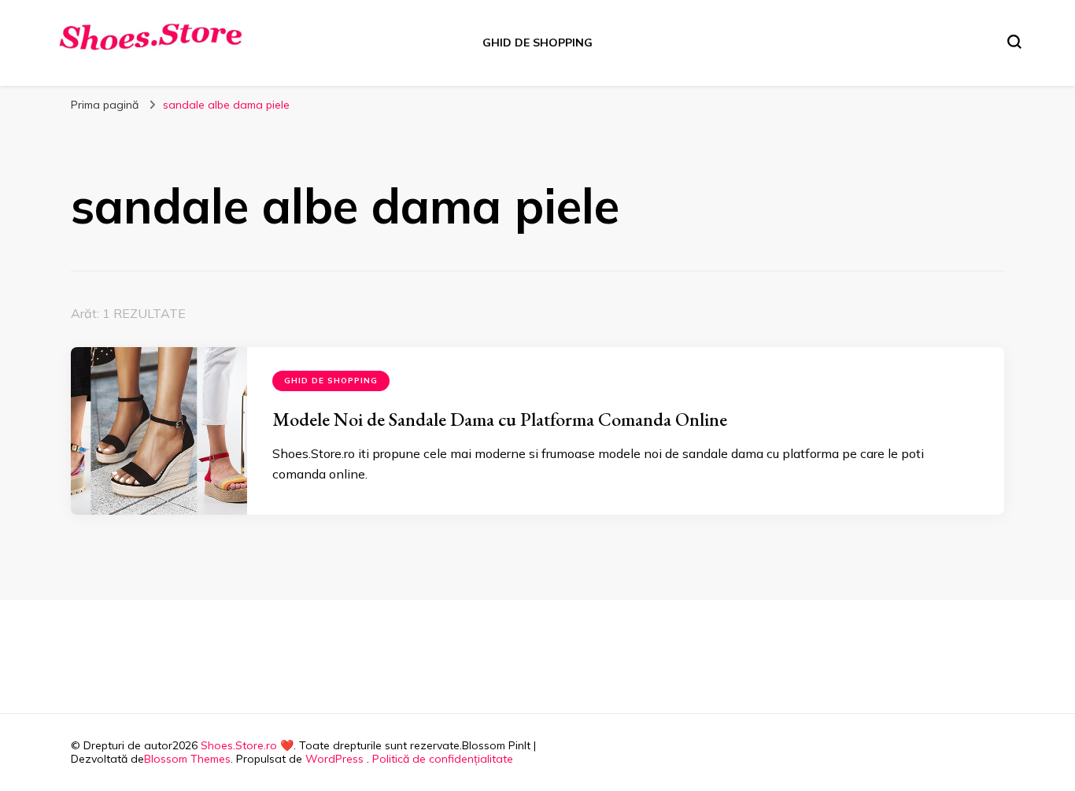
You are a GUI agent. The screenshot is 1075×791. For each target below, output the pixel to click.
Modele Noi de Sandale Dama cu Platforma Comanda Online (499, 419)
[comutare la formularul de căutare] (1014, 42)
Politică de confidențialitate (442, 759)
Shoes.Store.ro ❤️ (247, 745)
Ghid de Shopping (537, 42)
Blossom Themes (187, 759)
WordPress (334, 759)
